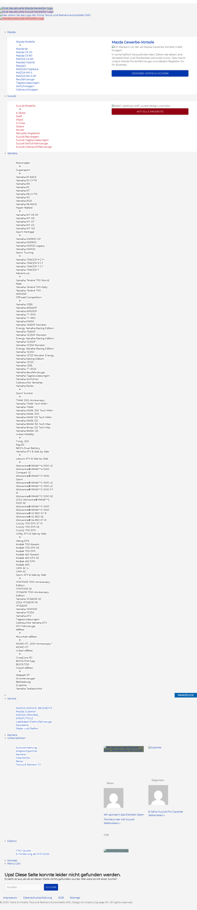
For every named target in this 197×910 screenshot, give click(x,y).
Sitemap (75, 897)
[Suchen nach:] (24, 887)
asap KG (104, 902)
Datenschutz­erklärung (37, 897)
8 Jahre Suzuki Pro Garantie (165, 811)
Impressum (10, 897)
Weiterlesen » (112, 823)
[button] (98, 27)
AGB (61, 897)
